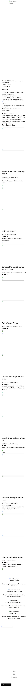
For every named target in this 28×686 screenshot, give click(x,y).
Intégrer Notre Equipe (6, 642)
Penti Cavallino (14, 177)
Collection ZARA (21, 272)
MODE (9, 80)
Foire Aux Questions (6, 655)
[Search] (26, 2)
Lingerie (19, 326)
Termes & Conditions (6, 662)
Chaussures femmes (11, 272)
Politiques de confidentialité (8, 664)
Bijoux (7, 177)
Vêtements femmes (17, 80)
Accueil (4, 80)
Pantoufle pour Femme (10, 323)
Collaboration (4, 639)
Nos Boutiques (5, 652)
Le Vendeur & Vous (6, 637)
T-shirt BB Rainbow (9, 231)
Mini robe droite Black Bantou (12, 557)
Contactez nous (5, 649)
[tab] (7, 105)
